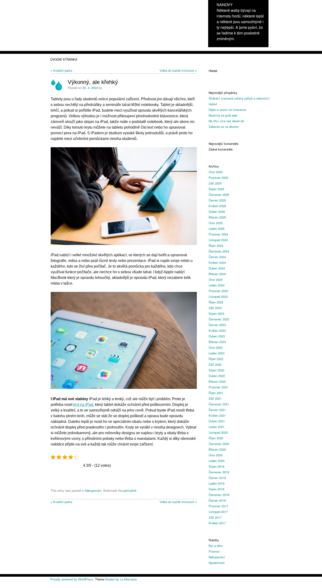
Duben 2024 (217, 268)
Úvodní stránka (63, 59)
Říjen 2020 (216, 438)
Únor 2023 (216, 347)
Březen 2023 (217, 342)
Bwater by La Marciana (121, 579)
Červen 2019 (217, 477)
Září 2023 (215, 308)
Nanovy (225, 4)
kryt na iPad (83, 405)
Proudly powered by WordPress (71, 579)
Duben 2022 (217, 376)
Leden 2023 (216, 353)
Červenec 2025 (219, 194)
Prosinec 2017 (218, 506)
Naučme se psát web (223, 115)
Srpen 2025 (216, 189)
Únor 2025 (216, 223)
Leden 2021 (216, 426)
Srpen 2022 (216, 370)
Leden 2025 (216, 228)
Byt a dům (216, 545)
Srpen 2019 (216, 466)
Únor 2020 (216, 455)
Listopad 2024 (218, 240)
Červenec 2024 (219, 251)
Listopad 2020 (218, 432)
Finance (214, 551)
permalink (129, 490)
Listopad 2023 (218, 296)
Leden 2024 (216, 285)
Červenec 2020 (219, 443)
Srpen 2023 (216, 313)
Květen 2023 (217, 330)
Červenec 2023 (219, 319)
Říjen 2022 (216, 359)
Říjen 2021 (216, 393)
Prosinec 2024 (218, 234)
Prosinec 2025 (218, 177)
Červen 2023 (217, 325)
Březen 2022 (217, 381)
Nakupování (93, 490)
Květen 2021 (217, 415)
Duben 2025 (217, 211)
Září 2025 (215, 183)
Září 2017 (215, 517)
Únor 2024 (216, 279)
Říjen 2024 (216, 245)
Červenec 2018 (219, 494)
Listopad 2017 (218, 511)
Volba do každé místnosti (177, 70)
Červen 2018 (217, 500)
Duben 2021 (217, 421)
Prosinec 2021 (218, 387)
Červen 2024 (217, 257)
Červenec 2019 (219, 472)
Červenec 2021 (219, 404)
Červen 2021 (217, 409)
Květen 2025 (217, 206)
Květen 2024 (217, 262)
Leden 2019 (216, 483)
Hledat (213, 70)
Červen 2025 (217, 200)
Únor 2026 (216, 172)
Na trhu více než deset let (226, 121)
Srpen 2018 (216, 489)
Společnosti (217, 562)
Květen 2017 (217, 523)
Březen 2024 (217, 274)
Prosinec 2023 (218, 291)
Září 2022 (215, 364)
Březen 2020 (217, 449)
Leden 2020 (216, 460)
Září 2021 (215, 398)
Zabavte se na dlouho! (224, 126)
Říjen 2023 (216, 302)
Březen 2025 (217, 217)
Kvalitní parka (62, 70)
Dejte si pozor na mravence (227, 109)
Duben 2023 (217, 336)
